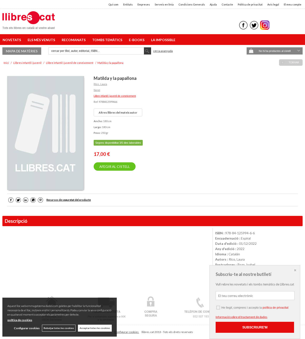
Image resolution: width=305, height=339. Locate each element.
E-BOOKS (137, 40)
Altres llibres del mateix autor (118, 112)
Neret (97, 90)
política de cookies (19, 320)
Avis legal (273, 4)
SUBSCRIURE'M (255, 327)
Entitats (128, 4)
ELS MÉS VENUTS (42, 40)
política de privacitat (275, 307)
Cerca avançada (163, 50)
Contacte (227, 4)
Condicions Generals (191, 4)
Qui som (113, 4)
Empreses (143, 4)
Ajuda (213, 4)
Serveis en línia (164, 4)
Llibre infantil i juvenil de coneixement (115, 95)
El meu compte (292, 4)
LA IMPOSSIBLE (163, 40)
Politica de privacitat (250, 4)
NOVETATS (12, 40)
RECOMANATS (74, 40)
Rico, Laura (100, 84)
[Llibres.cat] (28, 26)
